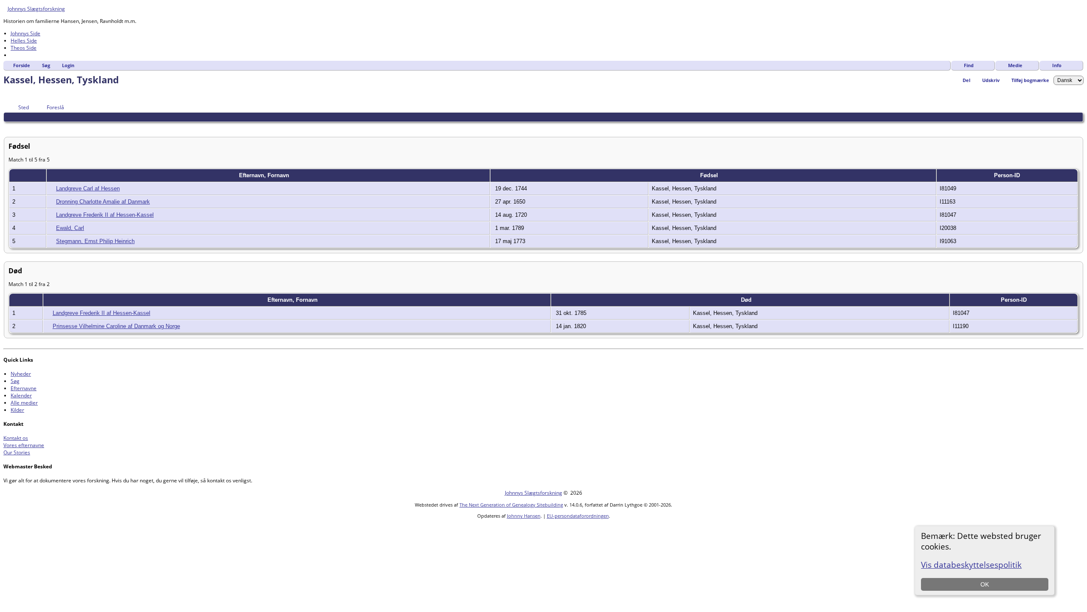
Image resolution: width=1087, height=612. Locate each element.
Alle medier (24, 402)
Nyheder (21, 373)
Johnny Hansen (524, 516)
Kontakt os (15, 438)
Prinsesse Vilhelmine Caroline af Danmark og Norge (116, 326)
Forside (21, 65)
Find (969, 65)
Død (747, 300)
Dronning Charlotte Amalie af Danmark (103, 201)
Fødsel (710, 175)
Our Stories (16, 452)
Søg (46, 65)
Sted (23, 107)
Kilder (17, 410)
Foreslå (55, 107)
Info (1057, 65)
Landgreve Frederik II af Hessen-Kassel (105, 215)
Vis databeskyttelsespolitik (971, 564)
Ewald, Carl (70, 228)
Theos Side (24, 47)
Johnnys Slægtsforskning (36, 8)
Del (966, 80)
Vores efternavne (23, 445)
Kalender (21, 395)
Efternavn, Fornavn (265, 175)
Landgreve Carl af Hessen (88, 188)
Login (68, 65)
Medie (1015, 65)
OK (984, 584)
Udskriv (991, 80)
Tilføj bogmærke (1030, 80)
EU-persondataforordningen (578, 516)
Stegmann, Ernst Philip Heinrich (95, 241)
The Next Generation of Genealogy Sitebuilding (511, 505)
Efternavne (24, 388)
